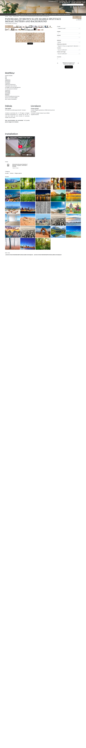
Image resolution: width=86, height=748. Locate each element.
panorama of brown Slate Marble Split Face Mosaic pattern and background (19, 254)
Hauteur (59, 35)
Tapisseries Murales (53, 1)
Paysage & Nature (81, 1)
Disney (84, 2)
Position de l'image (61, 52)
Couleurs (59, 48)
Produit (58, 26)
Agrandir (30, 43)
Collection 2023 (63, 1)
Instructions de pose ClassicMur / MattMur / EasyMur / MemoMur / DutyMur (20, 165)
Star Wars (78, 2)
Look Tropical (72, 1)
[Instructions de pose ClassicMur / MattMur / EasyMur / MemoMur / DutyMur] (8, 166)
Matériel (59, 40)
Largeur (59, 31)
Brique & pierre (16, 16)
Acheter (69, 67)
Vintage (73, 2)
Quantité (59, 56)
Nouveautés (67, 2)
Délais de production (62, 44)
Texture (61, 2)
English (82, 7)
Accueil (6, 16)
